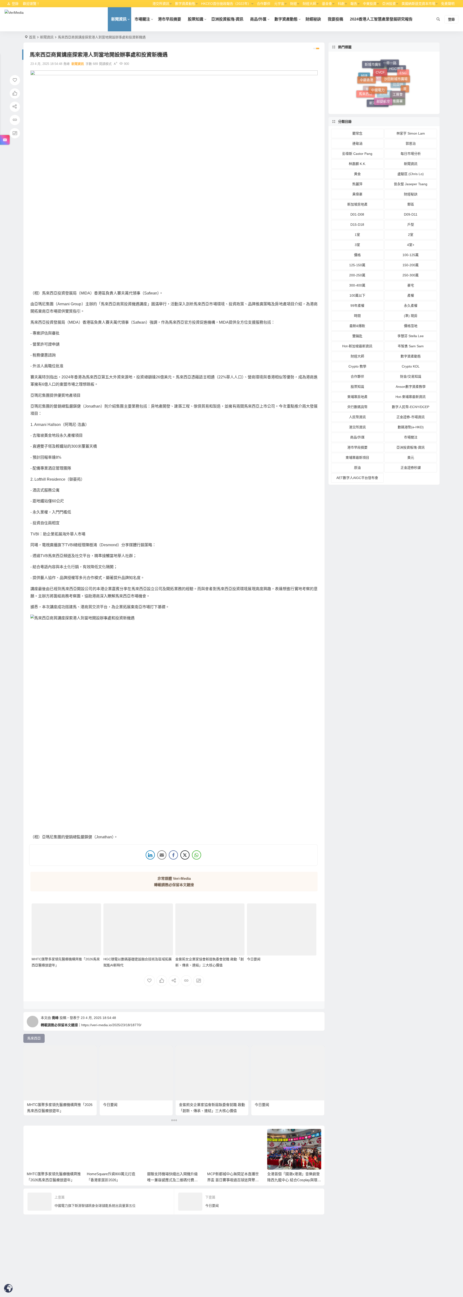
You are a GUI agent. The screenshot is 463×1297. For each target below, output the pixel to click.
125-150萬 (357, 265)
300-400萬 (357, 285)
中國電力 (378, 69)
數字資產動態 (185, 4)
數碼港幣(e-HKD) (411, 427)
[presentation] (293, 1137)
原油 (357, 468)
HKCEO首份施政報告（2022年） (226, 4)
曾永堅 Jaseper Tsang (410, 184)
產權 (410, 295)
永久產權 (410, 305)
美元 (410, 457)
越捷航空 (383, 82)
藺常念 (357, 133)
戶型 (410, 224)
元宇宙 (279, 4)
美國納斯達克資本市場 (418, 4)
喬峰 (55, 1018)
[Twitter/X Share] (185, 855)
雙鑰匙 (357, 336)
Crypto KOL (411, 366)
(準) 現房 (410, 316)
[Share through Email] (161, 855)
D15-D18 (357, 224)
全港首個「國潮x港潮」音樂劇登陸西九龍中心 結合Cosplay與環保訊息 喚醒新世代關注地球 (294, 1180)
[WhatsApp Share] (196, 855)
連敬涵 (357, 143)
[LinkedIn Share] (150, 855)
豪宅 (410, 285)
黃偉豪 (357, 194)
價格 (357, 255)
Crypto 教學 (357, 366)
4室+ (410, 245)
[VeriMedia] (14, 19)
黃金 (357, 174)
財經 (293, 4)
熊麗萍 (357, 184)
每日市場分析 (411, 154)
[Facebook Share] (173, 855)
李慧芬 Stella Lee (410, 336)
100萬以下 (357, 295)
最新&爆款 (357, 326)
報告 (353, 4)
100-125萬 (410, 255)
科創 (341, 4)
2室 (410, 235)
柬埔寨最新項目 (357, 457)
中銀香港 (366, 70)
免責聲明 (448, 4)
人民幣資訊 (357, 417)
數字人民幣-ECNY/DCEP (410, 407)
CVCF (380, 61)
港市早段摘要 (169, 19)
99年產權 (357, 305)
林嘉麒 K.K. (357, 164)
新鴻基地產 (377, 96)
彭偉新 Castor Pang (357, 154)
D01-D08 (357, 214)
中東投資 (369, 4)
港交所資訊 (160, 4)
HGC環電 (396, 86)
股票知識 (195, 19)
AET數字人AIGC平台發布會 (357, 478)
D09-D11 (410, 214)
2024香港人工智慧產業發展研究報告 (381, 19)
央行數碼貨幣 (357, 407)
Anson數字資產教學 (411, 387)
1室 (357, 235)
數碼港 (384, 104)
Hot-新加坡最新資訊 (357, 346)
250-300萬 (410, 275)
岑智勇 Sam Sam (411, 346)
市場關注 (142, 19)
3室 (357, 245)
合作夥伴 (263, 4)
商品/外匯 (258, 19)
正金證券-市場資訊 (410, 417)
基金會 (327, 4)
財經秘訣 (313, 19)
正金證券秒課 (411, 468)
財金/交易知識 (410, 376)
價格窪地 (410, 326)
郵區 (410, 204)
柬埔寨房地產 (357, 397)
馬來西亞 (365, 85)
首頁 (32, 37)
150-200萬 (410, 265)
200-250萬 (357, 275)
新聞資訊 (119, 19)
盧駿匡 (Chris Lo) (410, 174)
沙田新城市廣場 (396, 65)
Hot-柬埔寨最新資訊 (410, 397)
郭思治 (411, 143)
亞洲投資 (389, 4)
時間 (357, 316)
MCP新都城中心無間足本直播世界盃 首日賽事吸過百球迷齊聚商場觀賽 (233, 1180)
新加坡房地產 (357, 204)
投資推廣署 (394, 97)
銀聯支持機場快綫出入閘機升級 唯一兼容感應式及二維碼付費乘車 (172, 1180)
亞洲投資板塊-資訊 (227, 19)
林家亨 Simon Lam (410, 133)
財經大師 (309, 4)
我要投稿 (335, 19)
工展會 (398, 77)
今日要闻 (253, 959)
